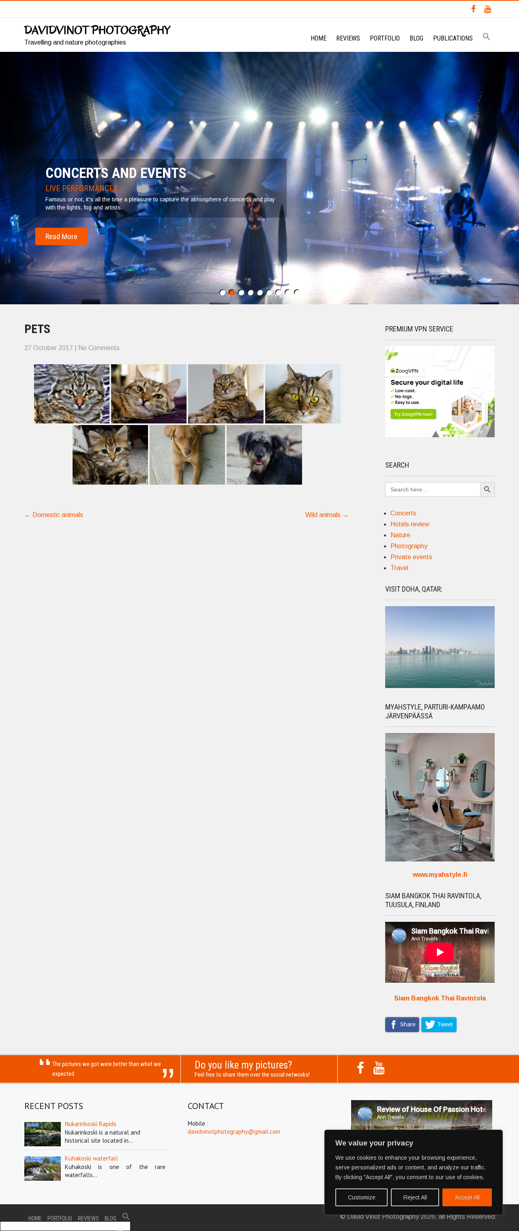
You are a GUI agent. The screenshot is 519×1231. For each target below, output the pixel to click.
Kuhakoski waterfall (91, 1158)
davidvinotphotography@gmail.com (234, 1131)
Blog (416, 38)
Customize (361, 1197)
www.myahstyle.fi (440, 874)
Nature (400, 535)
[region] (413, 1172)
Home (318, 38)
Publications (453, 38)
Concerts (403, 513)
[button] (486, 37)
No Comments (99, 347)
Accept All (467, 1197)
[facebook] (473, 9)
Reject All (415, 1197)
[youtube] (487, 9)
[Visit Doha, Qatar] (440, 685)
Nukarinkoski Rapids (90, 1124)
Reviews (348, 38)
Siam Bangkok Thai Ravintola (440, 998)
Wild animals (327, 514)
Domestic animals (53, 514)
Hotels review (409, 524)
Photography (408, 546)
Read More (61, 236)
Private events (411, 557)
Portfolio (385, 38)
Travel (399, 567)
